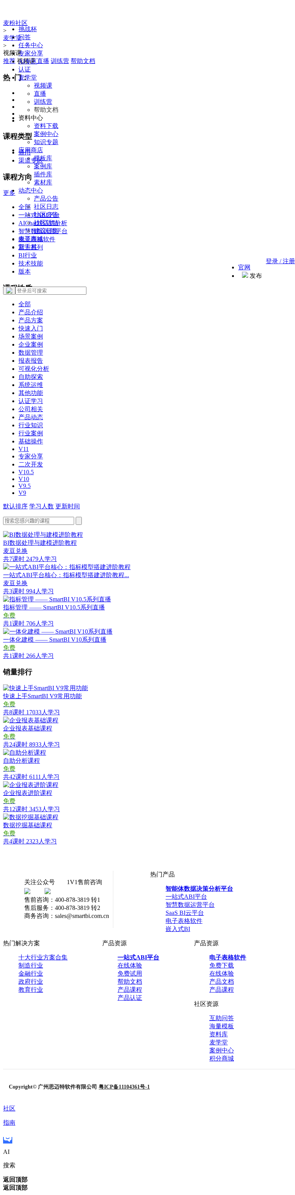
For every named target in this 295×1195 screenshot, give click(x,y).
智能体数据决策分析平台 (199, 888)
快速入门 (30, 328)
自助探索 (30, 376)
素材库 (43, 182)
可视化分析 (33, 368)
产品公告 (46, 198)
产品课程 (130, 989)
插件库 (43, 174)
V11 (23, 449)
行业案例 (30, 433)
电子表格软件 (184, 921)
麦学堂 (27, 77)
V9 (22, 493)
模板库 (43, 158)
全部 (24, 304)
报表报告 (30, 360)
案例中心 (46, 134)
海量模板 (221, 1026)
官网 (244, 267)
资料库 (218, 1034)
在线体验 (130, 965)
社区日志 (46, 206)
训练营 (43, 101)
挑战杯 (27, 29)
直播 (40, 93)
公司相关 (30, 409)
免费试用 (130, 973)
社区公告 (46, 214)
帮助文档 (130, 981)
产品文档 (221, 981)
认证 (24, 69)
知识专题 (46, 142)
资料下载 (46, 126)
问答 (24, 37)
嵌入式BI (178, 929)
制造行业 (30, 965)
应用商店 (30, 150)
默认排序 (15, 506)
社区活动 (46, 222)
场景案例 (30, 336)
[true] (9, 290)
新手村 (27, 247)
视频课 (43, 85)
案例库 (43, 166)
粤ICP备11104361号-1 (124, 1087)
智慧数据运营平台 (190, 904)
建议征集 (46, 230)
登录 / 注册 (280, 261)
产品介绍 (30, 312)
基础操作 (30, 441)
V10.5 (26, 472)
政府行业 (30, 981)
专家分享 (30, 53)
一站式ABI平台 (186, 896)
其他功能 (30, 393)
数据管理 (30, 352)
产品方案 (30, 320)
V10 (23, 479)
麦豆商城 (30, 239)
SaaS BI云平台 (185, 913)
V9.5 (24, 486)
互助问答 (221, 1018)
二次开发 (30, 464)
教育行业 (30, 989)
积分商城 (221, 1058)
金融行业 (30, 973)
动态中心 (30, 190)
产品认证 (130, 997)
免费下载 (221, 965)
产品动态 (30, 417)
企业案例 (30, 344)
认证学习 (30, 401)
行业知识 (30, 425)
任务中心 (30, 45)
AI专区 (27, 61)
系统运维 (30, 385)
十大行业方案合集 (43, 957)
